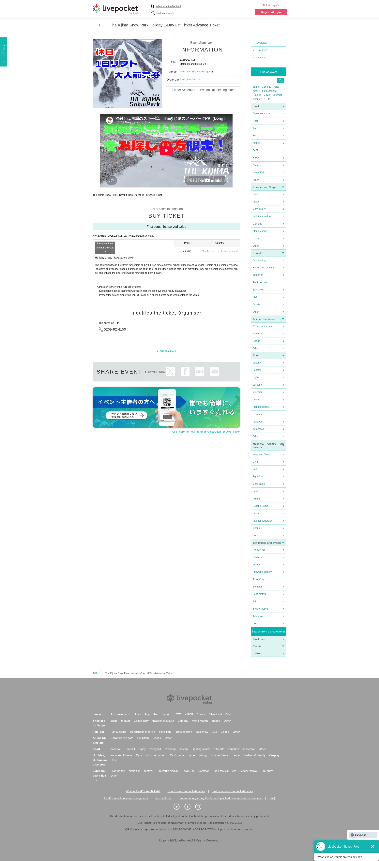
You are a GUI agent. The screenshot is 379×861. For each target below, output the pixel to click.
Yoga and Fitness (262, 454)
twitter (170, 371)
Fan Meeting (259, 260)
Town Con (258, 579)
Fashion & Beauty (262, 520)
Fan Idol (258, 253)
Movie (267, 95)
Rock (255, 121)
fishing (256, 498)
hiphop (256, 143)
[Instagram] (200, 807)
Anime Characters (264, 319)
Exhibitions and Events (267, 542)
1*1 (270, 99)
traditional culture (262, 216)
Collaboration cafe (263, 326)
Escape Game (260, 506)
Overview (262, 42)
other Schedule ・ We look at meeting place (204, 90)
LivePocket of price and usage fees (126, 798)
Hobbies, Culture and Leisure (100, 760)
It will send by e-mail (214, 371)
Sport (256, 355)
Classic (257, 165)
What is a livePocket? (168, 6)
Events (257, 646)
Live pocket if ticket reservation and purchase (115, 9)
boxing (256, 399)
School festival (260, 608)
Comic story (259, 209)
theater (256, 201)
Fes (255, 135)
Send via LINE (199, 371)
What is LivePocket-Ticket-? (143, 791)
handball (257, 421)
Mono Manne (260, 231)
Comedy (266, 86)
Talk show (258, 289)
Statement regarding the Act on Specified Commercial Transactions (220, 798)
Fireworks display (262, 572)
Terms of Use (163, 798)
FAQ (272, 798)
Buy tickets (262, 50)
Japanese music (261, 113)
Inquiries (261, 57)
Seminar (257, 586)
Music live (259, 639)
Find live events (165, 13)
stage (256, 194)
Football (257, 370)
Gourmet (277, 95)
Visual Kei (258, 172)
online (256, 86)
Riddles (257, 95)
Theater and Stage (264, 187)
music (256, 106)
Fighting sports (261, 407)
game (256, 491)
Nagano (207, 71)
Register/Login (271, 12)
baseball (257, 362)
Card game (259, 483)
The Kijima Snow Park (191, 71)
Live (255, 297)
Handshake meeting (264, 267)
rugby (256, 377)
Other (256, 180)
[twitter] (179, 807)
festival (256, 564)
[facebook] (189, 807)
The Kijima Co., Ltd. (190, 79)
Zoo (255, 469)
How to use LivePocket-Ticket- (186, 791)
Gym (255, 461)
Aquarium (258, 476)
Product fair (259, 549)
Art (254, 601)
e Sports (257, 414)
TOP (95, 673)
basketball (258, 429)
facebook (185, 371)
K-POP (256, 157)
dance (256, 238)
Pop (255, 128)
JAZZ (255, 150)
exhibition (258, 275)
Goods (256, 304)
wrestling (258, 392)
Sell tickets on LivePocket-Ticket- (232, 791)
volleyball (258, 384)
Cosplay (257, 99)
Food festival (259, 594)
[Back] (99, 25)
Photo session (268, 91)
